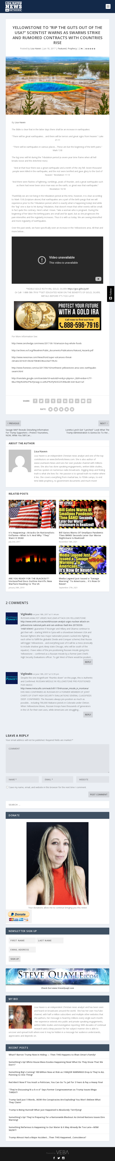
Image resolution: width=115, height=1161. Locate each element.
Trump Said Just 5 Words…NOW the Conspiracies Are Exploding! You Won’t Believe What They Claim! (55, 1101)
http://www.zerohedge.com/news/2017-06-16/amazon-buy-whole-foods (47, 343)
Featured (62, 48)
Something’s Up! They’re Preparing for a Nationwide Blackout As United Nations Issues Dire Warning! (57, 1118)
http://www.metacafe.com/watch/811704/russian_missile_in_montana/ (55, 688)
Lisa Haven (35, 48)
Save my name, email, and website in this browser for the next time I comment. (47, 787)
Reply (88, 662)
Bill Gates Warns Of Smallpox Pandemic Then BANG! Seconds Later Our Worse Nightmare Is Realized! (81, 535)
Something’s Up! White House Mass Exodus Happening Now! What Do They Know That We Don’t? (56, 1063)
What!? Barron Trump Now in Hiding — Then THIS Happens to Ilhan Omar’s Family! (52, 1054)
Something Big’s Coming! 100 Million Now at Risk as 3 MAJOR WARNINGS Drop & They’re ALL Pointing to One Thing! (56, 1073)
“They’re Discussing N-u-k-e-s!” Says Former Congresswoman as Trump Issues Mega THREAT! (53, 1091)
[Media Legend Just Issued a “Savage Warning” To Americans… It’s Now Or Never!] (82, 560)
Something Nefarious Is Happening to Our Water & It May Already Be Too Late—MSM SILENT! (54, 1128)
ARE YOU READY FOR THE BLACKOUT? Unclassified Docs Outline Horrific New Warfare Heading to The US (30, 581)
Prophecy (72, 48)
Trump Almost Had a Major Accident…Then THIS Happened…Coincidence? (48, 1137)
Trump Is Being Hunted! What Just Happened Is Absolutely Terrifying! (45, 1109)
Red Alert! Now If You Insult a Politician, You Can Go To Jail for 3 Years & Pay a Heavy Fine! (56, 1082)
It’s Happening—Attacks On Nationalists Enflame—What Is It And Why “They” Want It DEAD (31, 535)
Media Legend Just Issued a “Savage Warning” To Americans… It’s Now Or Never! (79, 581)
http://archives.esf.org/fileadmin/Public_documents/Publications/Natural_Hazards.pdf (52, 350)
